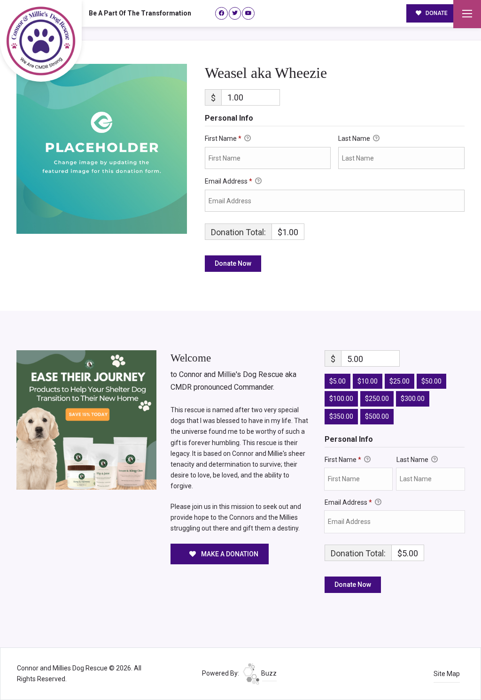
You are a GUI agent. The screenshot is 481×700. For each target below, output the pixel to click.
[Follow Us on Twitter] (235, 13)
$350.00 (341, 416)
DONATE (436, 13)
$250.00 (377, 398)
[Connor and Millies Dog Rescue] (41, 41)
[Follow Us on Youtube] (248, 13)
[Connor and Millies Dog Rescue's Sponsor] (86, 419)
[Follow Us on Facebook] (221, 13)
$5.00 (337, 381)
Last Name (355, 138)
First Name (223, 138)
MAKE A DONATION (229, 554)
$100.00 (341, 398)
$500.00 (377, 416)
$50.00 (431, 381)
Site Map (447, 673)
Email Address (228, 181)
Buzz (268, 673)
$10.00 (367, 381)
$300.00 (413, 398)
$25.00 (399, 381)
